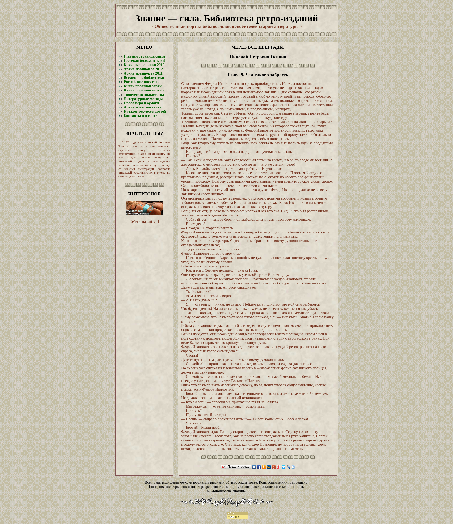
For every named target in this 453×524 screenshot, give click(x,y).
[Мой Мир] (268, 467)
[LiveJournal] (288, 467)
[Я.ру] (278, 467)
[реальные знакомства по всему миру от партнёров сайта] (144, 214)
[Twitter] (283, 467)
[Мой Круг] (293, 467)
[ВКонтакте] (254, 467)
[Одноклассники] (263, 467)
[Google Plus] (273, 467)
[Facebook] (258, 467)
